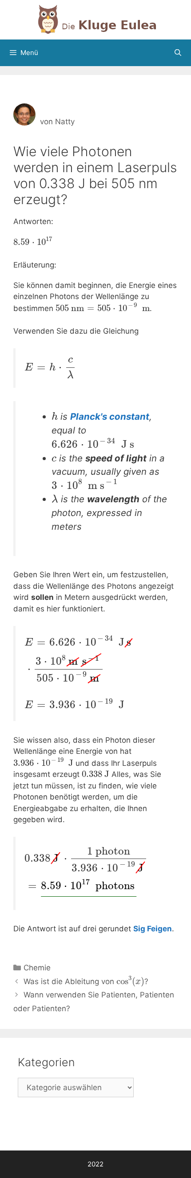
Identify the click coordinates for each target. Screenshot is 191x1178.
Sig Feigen (152, 928)
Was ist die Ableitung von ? (86, 981)
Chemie (37, 967)
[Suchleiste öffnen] (178, 52)
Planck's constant (109, 416)
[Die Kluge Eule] (95, 19)
